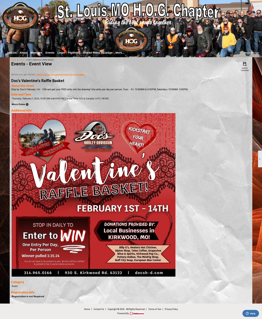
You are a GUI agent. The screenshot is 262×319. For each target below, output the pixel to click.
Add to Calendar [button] (245, 66)
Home (13, 60)
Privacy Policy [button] (171, 309)
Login (61, 52)
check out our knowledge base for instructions (60, 74)
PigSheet (74, 52)
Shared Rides (91, 52)
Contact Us (99, 309)
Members (36, 52)
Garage (108, 52)
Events (49, 52)
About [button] (23, 52)
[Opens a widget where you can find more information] (250, 313)
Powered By (123, 313)
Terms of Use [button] (154, 309)
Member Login (251, 52)
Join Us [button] (12, 52)
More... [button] (120, 52)
